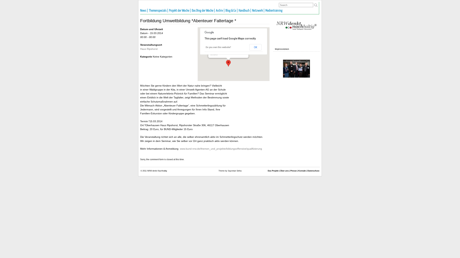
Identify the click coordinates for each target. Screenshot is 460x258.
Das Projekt (273, 171)
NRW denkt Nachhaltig (157, 171)
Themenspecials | (158, 10)
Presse (293, 171)
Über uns (284, 171)
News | (144, 10)
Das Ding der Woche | (203, 10)
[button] (228, 63)
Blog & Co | (232, 10)
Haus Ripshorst (149, 48)
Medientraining (273, 10)
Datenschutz (313, 171)
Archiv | (220, 10)
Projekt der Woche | (180, 10)
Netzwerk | (258, 10)
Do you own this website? (218, 47)
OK (255, 47)
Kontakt (302, 171)
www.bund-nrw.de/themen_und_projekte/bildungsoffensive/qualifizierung (221, 148)
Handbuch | (245, 10)
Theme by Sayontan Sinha (230, 171)
